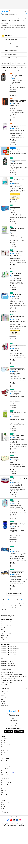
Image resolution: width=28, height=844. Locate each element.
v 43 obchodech (13, 428)
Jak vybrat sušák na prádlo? (7, 661)
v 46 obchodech (13, 287)
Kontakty (3, 741)
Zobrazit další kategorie (14, 58)
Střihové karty (4, 630)
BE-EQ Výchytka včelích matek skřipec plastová (11, 680)
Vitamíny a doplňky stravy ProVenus (9, 651)
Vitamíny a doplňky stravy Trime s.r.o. (9, 653)
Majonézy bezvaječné (6, 634)
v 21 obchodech (13, 116)
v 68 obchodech (13, 360)
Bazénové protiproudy (6, 626)
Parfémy (3, 693)
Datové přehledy (5, 791)
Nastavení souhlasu (5, 769)
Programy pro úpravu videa (7, 624)
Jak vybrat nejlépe (6, 659)
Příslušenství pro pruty (6, 622)
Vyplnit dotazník (14, 725)
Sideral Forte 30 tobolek (15, 391)
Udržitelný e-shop (5, 813)
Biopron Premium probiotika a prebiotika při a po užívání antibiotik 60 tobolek (17, 572)
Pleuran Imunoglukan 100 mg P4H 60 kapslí (18, 479)
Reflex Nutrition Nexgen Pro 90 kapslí (17, 317)
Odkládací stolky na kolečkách (7, 636)
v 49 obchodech (13, 244)
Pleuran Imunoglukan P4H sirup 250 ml (18, 345)
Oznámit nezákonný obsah (7, 753)
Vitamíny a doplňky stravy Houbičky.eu (9, 655)
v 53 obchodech (13, 450)
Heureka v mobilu (5, 763)
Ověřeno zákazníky (5, 803)
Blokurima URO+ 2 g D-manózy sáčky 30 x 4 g (17, 229)
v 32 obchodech (13, 383)
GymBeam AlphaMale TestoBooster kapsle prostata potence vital (18, 101)
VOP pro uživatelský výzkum (7, 775)
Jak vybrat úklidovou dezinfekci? (8, 665)
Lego (2, 699)
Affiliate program (4, 793)
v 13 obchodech (13, 172)
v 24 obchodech (13, 221)
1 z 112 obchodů (13, 199)
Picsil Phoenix (4, 684)
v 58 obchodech (13, 494)
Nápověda (3, 797)
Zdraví (8, 18)
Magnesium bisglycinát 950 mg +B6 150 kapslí (18, 413)
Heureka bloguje (4, 749)
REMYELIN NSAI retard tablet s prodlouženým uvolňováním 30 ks (17, 368)
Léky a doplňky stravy (14, 18)
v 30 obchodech (13, 516)
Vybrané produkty (6, 670)
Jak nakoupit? (4, 761)
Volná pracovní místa (5, 745)
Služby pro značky (5, 789)
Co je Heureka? (4, 739)
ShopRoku (3, 805)
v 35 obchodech (13, 471)
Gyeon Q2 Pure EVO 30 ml (6, 682)
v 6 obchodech (13, 91)
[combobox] (14, 14)
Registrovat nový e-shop (6, 783)
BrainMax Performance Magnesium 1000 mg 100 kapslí (18, 125)
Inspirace (3, 811)
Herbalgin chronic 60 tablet (16, 502)
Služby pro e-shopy (5, 785)
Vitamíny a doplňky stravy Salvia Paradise (10, 649)
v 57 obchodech (13, 586)
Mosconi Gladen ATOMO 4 (7, 672)
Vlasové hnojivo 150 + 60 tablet (17, 435)
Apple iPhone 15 (4, 691)
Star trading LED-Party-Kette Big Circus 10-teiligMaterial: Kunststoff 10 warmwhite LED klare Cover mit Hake (14, 676)
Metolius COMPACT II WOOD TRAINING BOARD (11, 674)
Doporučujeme (5, 688)
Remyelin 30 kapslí (14, 457)
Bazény (3, 695)
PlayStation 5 (4, 697)
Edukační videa (4, 795)
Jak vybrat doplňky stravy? (16, 150)
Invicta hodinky (4, 632)
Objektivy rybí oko (5, 638)
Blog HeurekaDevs (5, 751)
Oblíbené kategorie (6, 619)
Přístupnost (3, 755)
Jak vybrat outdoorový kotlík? (7, 663)
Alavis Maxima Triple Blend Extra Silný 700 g (17, 180)
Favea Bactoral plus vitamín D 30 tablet (17, 548)
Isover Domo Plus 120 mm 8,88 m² (8, 678)
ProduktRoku (4, 807)
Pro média (3, 747)
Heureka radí (4, 765)
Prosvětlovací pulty (5, 628)
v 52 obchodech (13, 266)
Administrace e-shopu (6, 781)
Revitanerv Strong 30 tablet (16, 251)
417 (22, 599)
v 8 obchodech (13, 141)
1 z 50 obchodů (13, 336)
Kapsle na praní (4, 640)
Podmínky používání (5, 743)
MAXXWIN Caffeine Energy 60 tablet (18, 160)
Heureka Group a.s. (17, 824)
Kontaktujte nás (14, 720)
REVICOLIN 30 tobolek (15, 207)
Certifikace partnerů (5, 809)
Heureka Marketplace (6, 787)
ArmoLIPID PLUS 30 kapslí (16, 273)
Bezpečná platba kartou (6, 773)
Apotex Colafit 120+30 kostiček (17, 295)
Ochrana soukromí (5, 771)
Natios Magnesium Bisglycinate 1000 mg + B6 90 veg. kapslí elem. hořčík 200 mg (17, 525)
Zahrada (3, 701)
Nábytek (3, 703)
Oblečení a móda (4, 705)
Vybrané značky (5, 644)
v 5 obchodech (13, 405)
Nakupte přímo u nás (5, 767)
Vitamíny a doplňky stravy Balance (8, 647)
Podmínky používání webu (18, 825)
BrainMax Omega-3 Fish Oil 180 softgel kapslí (17, 76)
